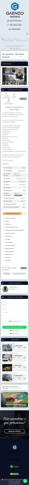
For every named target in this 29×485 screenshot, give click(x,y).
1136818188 (15, 29)
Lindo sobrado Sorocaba (8, 343)
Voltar (25, 40)
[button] (4, 74)
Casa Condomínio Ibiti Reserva (10, 353)
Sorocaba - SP (15, 39)
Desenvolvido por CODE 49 (15, 483)
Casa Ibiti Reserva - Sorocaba (9, 373)
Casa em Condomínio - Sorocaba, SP (11, 363)
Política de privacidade (14, 482)
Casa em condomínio (8, 40)
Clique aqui (5, 388)
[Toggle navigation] (27, 34)
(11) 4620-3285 (16, 25)
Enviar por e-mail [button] (15, 321)
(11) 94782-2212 (16, 21)
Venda (9, 39)
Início (4, 39)
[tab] (7, 64)
